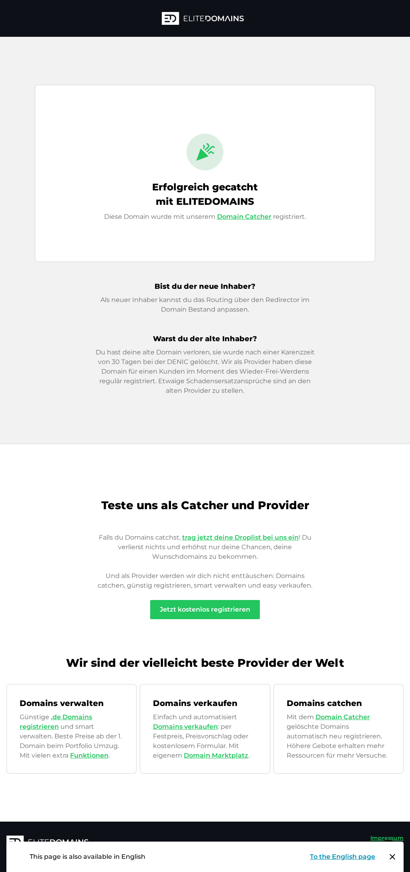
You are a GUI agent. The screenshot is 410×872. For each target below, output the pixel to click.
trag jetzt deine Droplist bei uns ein (240, 537)
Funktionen (89, 755)
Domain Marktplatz (216, 755)
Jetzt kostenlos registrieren (205, 609)
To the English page (342, 856)
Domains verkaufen (185, 726)
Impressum (387, 838)
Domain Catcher (244, 216)
